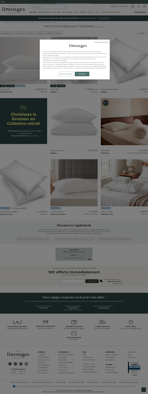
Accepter (82, 74)
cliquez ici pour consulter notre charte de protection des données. (85, 68)
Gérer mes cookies (66, 74)
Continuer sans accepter (101, 42)
